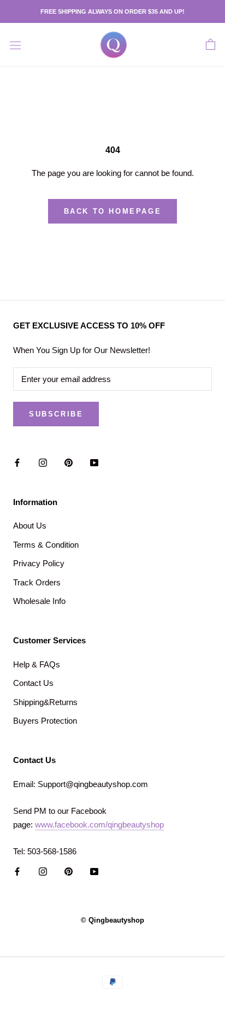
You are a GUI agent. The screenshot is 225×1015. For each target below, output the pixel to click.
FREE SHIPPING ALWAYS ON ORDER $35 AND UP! (112, 11)
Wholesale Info (39, 601)
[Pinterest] (68, 463)
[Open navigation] (15, 44)
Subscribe (56, 414)
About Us (29, 525)
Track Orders (37, 582)
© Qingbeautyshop (112, 920)
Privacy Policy (38, 563)
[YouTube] (94, 463)
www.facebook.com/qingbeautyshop (99, 824)
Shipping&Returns (45, 702)
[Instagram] (43, 463)
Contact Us (33, 683)
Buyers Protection (45, 720)
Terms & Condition (46, 544)
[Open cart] (210, 44)
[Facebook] (17, 463)
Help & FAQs (36, 664)
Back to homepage (113, 211)
